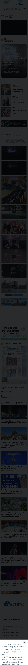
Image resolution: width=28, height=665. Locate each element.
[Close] (24, 642)
